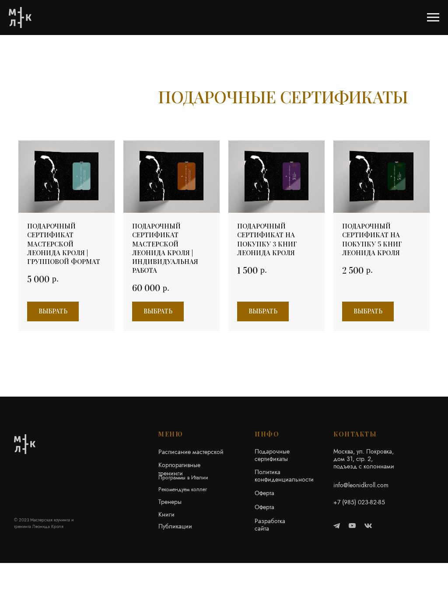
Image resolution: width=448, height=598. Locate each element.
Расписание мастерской (191, 451)
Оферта (264, 493)
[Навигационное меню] (433, 17)
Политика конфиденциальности (284, 476)
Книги (166, 514)
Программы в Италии (183, 478)
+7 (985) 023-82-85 (359, 502)
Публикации (175, 526)
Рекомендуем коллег (182, 489)
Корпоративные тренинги (179, 469)
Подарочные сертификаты (272, 455)
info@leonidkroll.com (360, 485)
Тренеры (170, 501)
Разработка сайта (270, 525)
